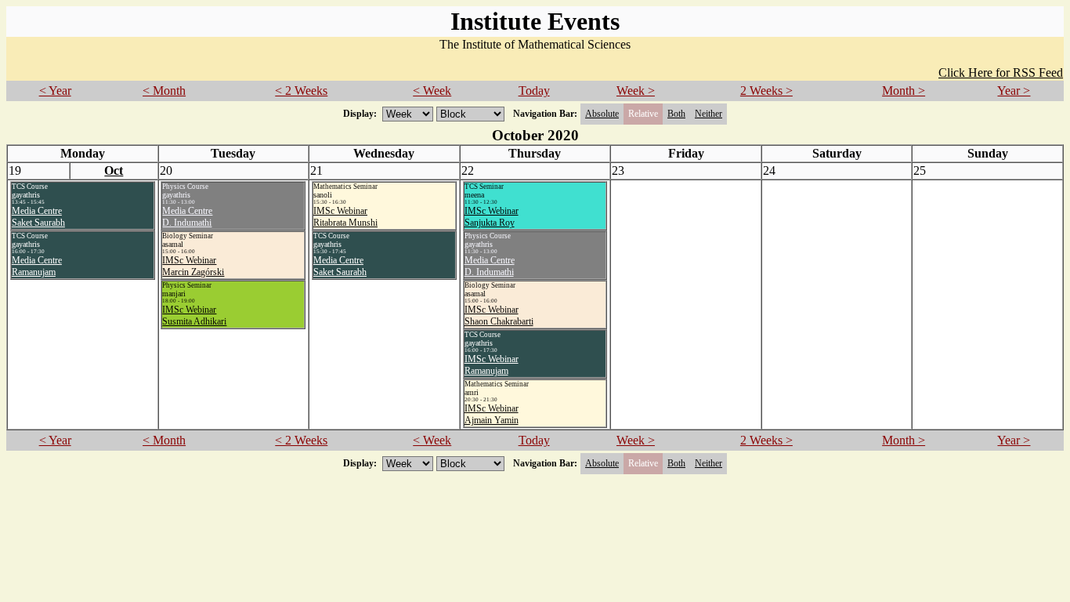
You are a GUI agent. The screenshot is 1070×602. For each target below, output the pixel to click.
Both (676, 113)
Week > (635, 90)
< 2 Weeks (301, 90)
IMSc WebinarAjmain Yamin (492, 414)
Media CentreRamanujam (37, 266)
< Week (432, 90)
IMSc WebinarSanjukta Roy (492, 216)
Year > (1013, 90)
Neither (708, 113)
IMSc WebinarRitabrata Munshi (345, 216)
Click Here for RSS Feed (1000, 72)
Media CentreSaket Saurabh (38, 216)
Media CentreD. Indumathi (187, 216)
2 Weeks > (766, 90)
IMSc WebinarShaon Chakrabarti (499, 315)
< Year (55, 90)
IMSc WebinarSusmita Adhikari (194, 315)
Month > (903, 90)
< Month (164, 90)
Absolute (602, 113)
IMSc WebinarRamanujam (492, 365)
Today (534, 90)
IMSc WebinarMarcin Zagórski (193, 266)
